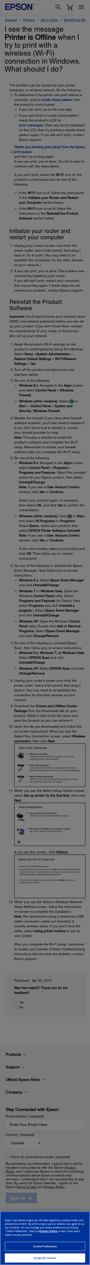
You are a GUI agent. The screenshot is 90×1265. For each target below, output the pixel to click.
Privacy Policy (48, 1231)
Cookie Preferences (45, 1246)
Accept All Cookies (45, 1258)
